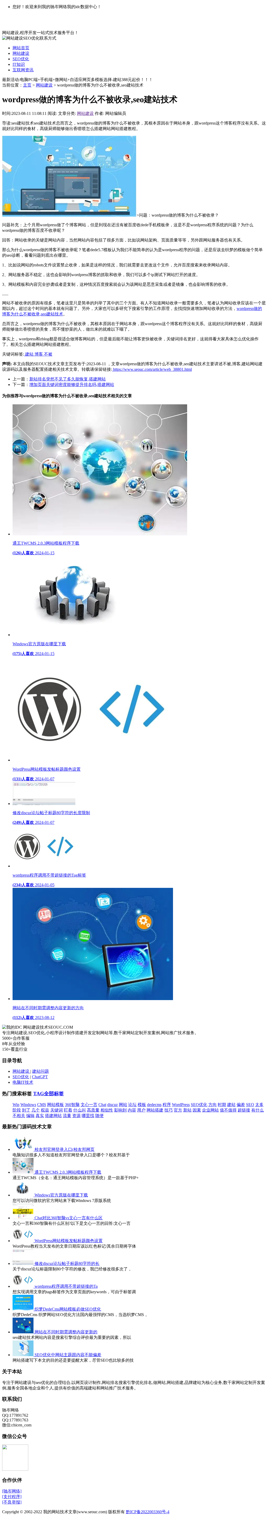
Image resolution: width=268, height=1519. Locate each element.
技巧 (168, 1110)
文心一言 (89, 1104)
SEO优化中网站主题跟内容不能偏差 (68, 1354)
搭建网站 (53, 1115)
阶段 (17, 1110)
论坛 (132, 1104)
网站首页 (21, 48)
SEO (250, 1104)
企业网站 (210, 1110)
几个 (35, 1110)
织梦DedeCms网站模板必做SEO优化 (68, 1309)
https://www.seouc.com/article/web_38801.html (152, 369)
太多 (259, 1104)
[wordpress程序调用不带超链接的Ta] (24, 1286)
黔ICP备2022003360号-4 (147, 1512)
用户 (141, 1110)
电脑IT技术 (23, 1082)
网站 (123, 1104)
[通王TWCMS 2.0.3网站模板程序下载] (24, 1172)
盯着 (68, 1110)
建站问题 (40, 1071)
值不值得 (228, 1110)
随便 (99, 1115)
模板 (142, 1104)
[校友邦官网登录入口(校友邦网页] (24, 1149)
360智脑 (72, 1104)
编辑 (30, 1115)
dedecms (154, 1104)
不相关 (19, 1115)
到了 (26, 1110)
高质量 (93, 1110)
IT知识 (19, 64)
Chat (102, 1104)
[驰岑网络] (11, 1491)
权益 (45, 1110)
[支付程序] (11, 1496)
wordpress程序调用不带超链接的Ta (66, 1286)
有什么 (257, 1110)
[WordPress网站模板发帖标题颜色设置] (24, 1240)
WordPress (181, 1104)
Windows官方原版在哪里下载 (61, 1195)
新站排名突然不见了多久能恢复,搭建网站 (67, 379)
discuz (112, 1104)
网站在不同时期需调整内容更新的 (66, 1332)
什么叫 (79, 1110)
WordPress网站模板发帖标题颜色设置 (69, 1240)
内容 (132, 1110)
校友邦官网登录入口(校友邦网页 (64, 1149)
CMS (41, 1104)
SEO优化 (21, 59)
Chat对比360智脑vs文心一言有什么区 (69, 1218)
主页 (27, 85)
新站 (187, 1110)
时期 (222, 1104)
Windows (28, 1104)
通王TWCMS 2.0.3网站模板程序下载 (68, 1172)
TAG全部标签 (48, 1093)
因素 (197, 1110)
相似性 (106, 1110)
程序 (167, 1104)
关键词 (56, 1110)
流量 (67, 1115)
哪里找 (88, 1115)
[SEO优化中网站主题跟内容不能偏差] (24, 1354)
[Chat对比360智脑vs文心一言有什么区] (24, 1218)
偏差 (241, 1104)
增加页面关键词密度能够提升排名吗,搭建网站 (71, 384)
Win (16, 1104)
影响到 (120, 1110)
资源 (76, 1115)
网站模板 (55, 1104)
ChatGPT (40, 1077)
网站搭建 (155, 1110)
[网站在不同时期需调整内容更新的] (24, 1332)
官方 (178, 1110)
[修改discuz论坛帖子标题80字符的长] (24, 1263)
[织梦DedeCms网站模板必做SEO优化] (24, 1309)
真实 (40, 1115)
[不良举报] (11, 1502)
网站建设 (21, 53)
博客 (39, 354)
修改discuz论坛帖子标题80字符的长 (67, 1263)
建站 (29, 354)
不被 (48, 354)
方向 (212, 1104)
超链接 (244, 1110)
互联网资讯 (23, 70)
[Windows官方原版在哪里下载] (24, 1195)
